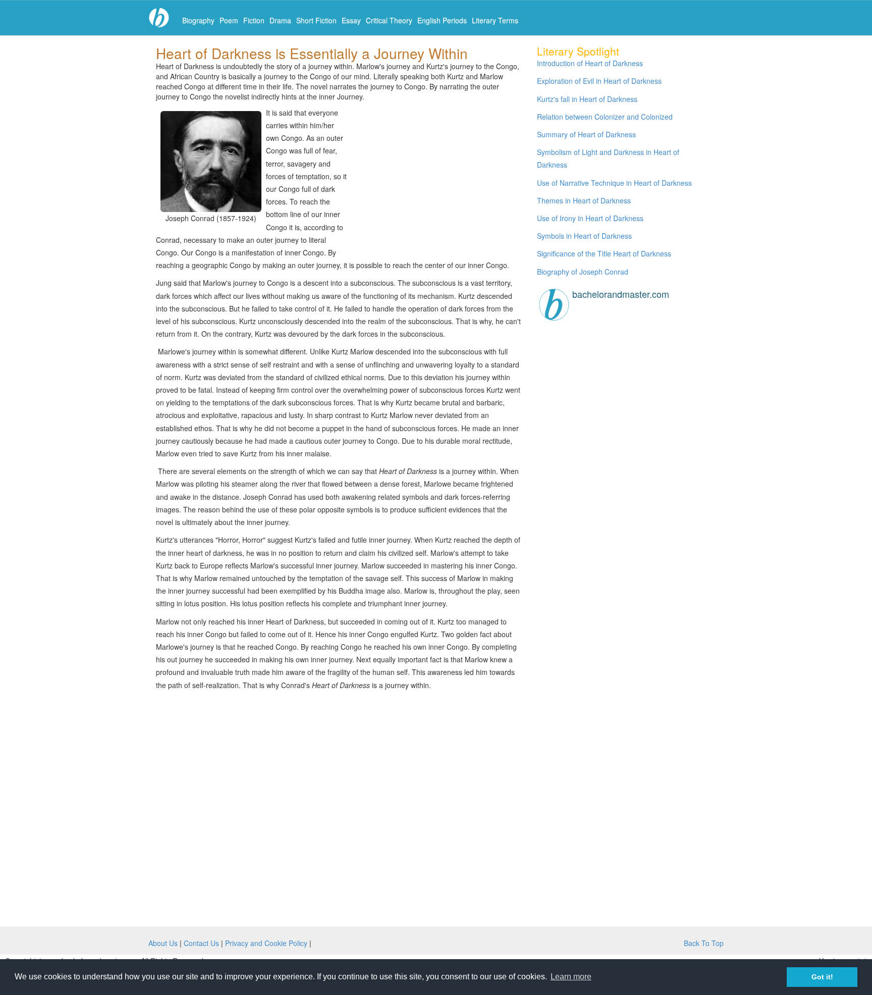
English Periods (442, 20)
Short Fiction (316, 20)
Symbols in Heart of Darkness (584, 236)
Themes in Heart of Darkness (584, 200)
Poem (229, 20)
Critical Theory (389, 20)
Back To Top (704, 943)
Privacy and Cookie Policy (266, 943)
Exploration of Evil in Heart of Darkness (599, 81)
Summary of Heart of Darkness (586, 134)
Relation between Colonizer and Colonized (605, 117)
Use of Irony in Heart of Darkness (590, 218)
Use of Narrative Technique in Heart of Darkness (614, 183)
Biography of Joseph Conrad (582, 272)
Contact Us (201, 943)
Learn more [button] (571, 976)
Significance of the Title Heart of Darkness (604, 253)
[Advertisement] (436, 178)
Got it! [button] (822, 977)
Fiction (253, 20)
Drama (280, 20)
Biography (198, 20)
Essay (351, 20)
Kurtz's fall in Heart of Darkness (587, 99)
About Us (163, 943)
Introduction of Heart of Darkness (590, 63)
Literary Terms (495, 20)
